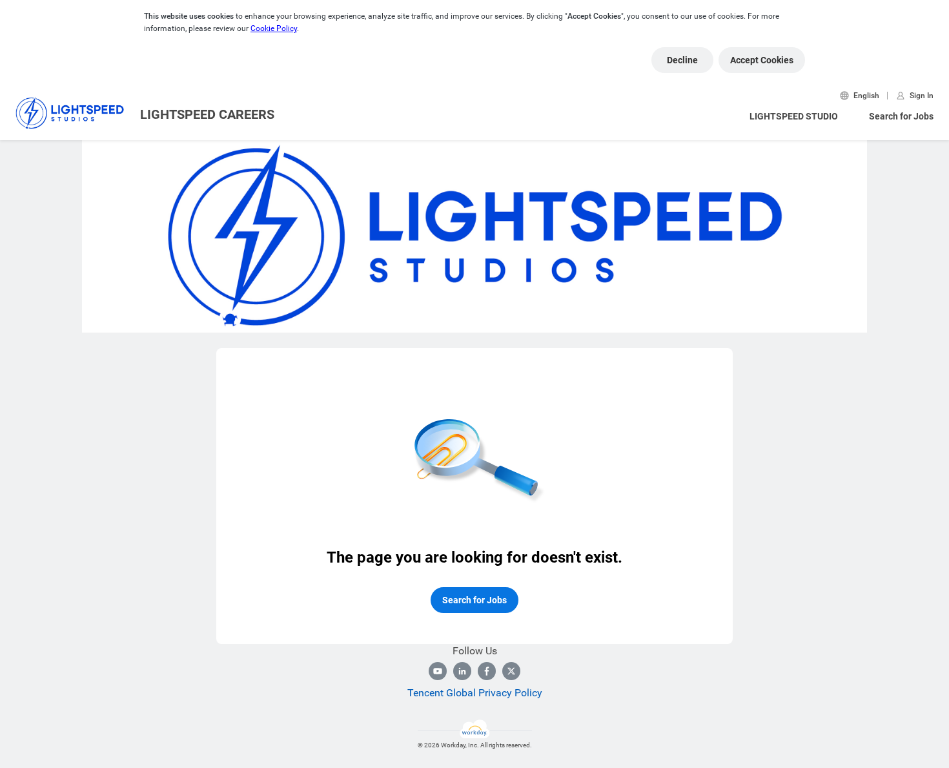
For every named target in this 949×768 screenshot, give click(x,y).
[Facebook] (487, 671)
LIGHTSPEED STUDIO (794, 116)
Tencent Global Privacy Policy (474, 693)
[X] (511, 671)
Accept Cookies (761, 60)
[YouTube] (438, 671)
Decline (682, 60)
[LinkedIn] (462, 671)
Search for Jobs (901, 116)
